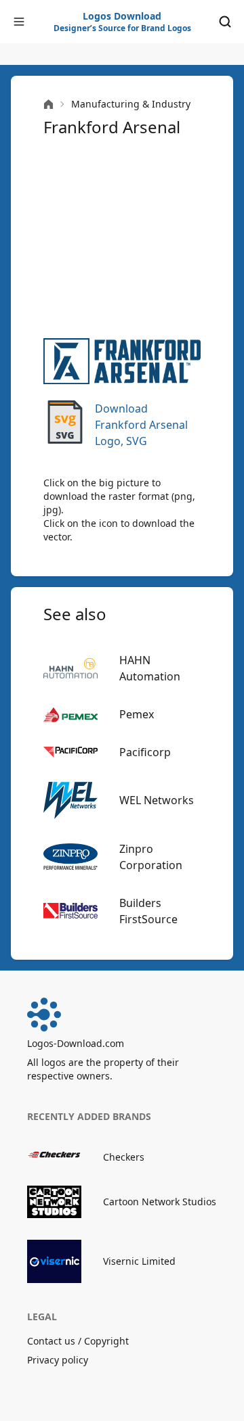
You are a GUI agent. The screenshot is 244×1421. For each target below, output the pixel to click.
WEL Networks (156, 800)
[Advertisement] (122, 238)
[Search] (225, 21)
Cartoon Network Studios (159, 1201)
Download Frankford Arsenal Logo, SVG (141, 424)
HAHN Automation (149, 668)
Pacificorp (145, 752)
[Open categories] (19, 21)
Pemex (136, 714)
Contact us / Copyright (78, 1340)
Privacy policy (57, 1359)
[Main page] (48, 104)
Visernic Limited (139, 1261)
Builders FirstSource (148, 911)
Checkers (123, 1156)
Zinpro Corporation (150, 856)
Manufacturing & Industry (130, 103)
